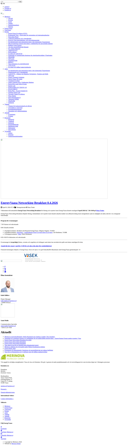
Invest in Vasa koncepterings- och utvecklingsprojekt (23, 40)
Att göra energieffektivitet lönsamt (18, 47)
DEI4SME (11, 57)
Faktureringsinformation (15, 136)
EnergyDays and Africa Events (17, 84)
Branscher (7, 118)
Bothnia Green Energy (15, 45)
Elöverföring (12, 129)
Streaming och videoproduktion (17, 111)
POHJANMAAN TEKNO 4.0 (17, 87)
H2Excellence (12, 52)
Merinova (7, 16)
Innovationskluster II (14, 97)
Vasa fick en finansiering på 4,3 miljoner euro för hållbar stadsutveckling (25, 352)
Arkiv (6, 69)
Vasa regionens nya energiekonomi (18, 64)
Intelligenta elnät (13, 126)
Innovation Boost (13, 37)
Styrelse (10, 20)
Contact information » (7, 399)
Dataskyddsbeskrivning (8, 392)
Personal (10, 134)
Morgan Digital (16, 443)
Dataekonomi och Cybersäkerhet (18, 72)
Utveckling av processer (15, 107)
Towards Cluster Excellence (16, 94)
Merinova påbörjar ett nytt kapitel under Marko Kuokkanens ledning (24, 347)
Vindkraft (11, 121)
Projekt (6, 32)
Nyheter (10, 116)
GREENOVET (13, 50)
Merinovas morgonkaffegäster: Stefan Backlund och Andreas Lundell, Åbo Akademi (29, 337)
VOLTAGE (11, 65)
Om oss (10, 18)
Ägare (10, 21)
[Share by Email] (5, 272)
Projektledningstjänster (15, 109)
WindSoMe (11, 101)
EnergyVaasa (8, 28)
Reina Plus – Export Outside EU (18, 91)
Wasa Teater (100, 210)
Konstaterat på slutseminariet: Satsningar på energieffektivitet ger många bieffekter (28, 350)
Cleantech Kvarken (14, 80)
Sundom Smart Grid (14, 92)
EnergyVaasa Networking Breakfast (15, 342)
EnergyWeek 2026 (10, 348)
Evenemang (11, 114)
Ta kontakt (7, 131)
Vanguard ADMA (13, 99)
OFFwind (11, 59)
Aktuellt (6, 113)
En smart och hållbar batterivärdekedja (19, 67)
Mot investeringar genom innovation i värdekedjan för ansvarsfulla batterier (30, 43)
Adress (10, 133)
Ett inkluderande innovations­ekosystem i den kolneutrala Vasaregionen (29, 42)
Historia (10, 27)
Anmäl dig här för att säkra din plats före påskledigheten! (26, 246)
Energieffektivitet (13, 124)
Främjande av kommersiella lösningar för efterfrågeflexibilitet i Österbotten (30, 55)
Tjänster (6, 104)
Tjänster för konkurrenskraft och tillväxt (20, 106)
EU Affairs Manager (14, 48)
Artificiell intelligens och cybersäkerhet (19, 38)
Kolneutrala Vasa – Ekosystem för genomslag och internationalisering (28, 35)
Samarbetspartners (13, 25)
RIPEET (10, 62)
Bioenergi (11, 119)
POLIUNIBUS (12, 89)
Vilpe (19, 234)
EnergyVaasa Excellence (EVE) (17, 33)
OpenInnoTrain (12, 60)
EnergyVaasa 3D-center (15, 79)
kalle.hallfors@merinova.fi (8, 301)
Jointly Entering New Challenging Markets (21, 82)
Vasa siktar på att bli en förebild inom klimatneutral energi (21, 345)
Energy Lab (11, 86)
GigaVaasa (7, 30)
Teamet (10, 23)
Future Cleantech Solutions (16, 77)
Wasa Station (12, 96)
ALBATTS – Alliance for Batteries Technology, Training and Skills (28, 74)
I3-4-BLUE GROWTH (15, 54)
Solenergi (11, 102)
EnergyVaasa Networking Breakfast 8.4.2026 (29, 202)
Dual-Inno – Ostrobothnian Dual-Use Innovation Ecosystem (34, 232)
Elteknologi (11, 128)
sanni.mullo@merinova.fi (8, 326)
